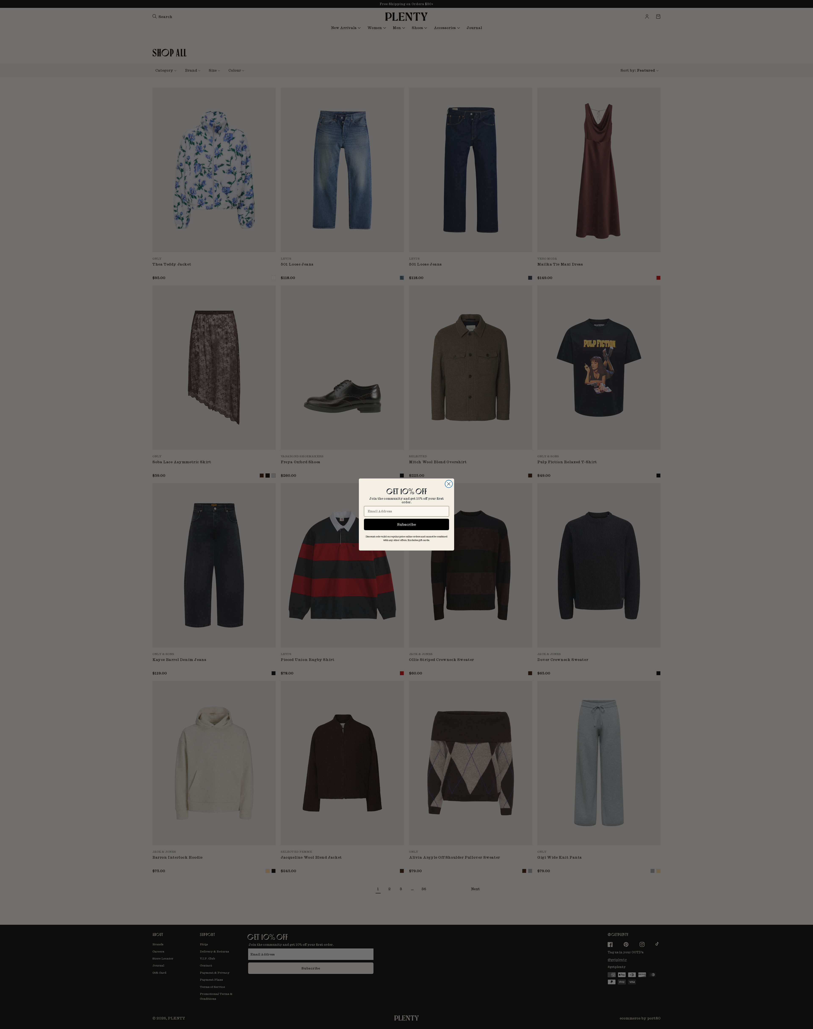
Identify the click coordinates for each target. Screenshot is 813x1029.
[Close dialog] (448, 484)
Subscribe (406, 524)
